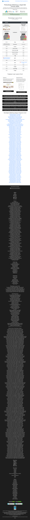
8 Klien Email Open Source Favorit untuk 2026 (15, 424)
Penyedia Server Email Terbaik (15, 297)
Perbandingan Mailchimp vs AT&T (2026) (15, 115)
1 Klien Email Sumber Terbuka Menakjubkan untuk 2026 (15, 346)
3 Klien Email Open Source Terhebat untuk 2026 (15, 447)
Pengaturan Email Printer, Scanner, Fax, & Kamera (15, 205)
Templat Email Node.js (15, 315)
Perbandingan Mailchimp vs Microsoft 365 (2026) (15, 155)
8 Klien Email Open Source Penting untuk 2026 (15, 401)
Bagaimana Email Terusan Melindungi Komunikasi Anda (15, 324)
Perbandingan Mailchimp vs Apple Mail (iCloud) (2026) (15, 121)
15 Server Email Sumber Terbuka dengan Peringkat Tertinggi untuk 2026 (15, 336)
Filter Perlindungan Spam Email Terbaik (15, 296)
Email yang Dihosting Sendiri (15, 281)
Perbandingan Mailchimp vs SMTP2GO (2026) (15, 168)
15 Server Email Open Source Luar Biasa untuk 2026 (15, 389)
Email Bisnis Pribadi (15, 263)
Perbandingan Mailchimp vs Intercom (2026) (15, 145)
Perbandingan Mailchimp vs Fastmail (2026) (15, 132)
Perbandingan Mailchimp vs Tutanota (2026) (15, 176)
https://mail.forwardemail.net (16, 14)
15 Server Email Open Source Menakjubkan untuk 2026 (15, 370)
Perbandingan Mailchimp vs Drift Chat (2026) (15, 129)
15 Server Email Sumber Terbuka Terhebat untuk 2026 (15, 347)
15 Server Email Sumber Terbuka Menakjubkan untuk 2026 (15, 345)
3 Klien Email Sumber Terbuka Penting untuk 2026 (15, 351)
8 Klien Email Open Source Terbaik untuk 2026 (15, 330)
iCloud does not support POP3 (24, 63)
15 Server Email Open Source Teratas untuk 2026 (15, 331)
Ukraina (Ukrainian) (15, 498)
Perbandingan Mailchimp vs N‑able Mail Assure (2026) (15, 159)
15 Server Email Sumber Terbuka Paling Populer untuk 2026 (15, 334)
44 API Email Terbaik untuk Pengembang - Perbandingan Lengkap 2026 (15, 106)
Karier (15, 477)
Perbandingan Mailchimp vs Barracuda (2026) (15, 122)
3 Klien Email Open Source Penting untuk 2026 (15, 376)
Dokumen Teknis (15, 276)
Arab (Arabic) (15, 480)
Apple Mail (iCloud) (23, 25)
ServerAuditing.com (15, 271)
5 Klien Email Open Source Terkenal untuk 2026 (15, 443)
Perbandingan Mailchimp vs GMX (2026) (15, 135)
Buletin (15, 461)
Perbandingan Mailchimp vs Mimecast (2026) (15, 157)
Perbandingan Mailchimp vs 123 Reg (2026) (15, 114)
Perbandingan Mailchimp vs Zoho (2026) (15, 180)
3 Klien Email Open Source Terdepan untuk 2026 (15, 388)
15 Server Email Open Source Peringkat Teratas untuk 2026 (15, 457)
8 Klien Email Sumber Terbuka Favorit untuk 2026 (15, 349)
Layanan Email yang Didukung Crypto (15, 311)
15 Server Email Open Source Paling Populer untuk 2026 (15, 384)
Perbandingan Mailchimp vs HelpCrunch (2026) (15, 142)
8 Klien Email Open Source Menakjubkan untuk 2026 (15, 371)
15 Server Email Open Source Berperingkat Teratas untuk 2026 (15, 382)
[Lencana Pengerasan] (15, 507)
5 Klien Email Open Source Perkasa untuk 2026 (15, 427)
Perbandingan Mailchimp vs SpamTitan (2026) (15, 172)
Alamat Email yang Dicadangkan (15, 268)
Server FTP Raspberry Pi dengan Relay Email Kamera (15, 206)
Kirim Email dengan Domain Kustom (15, 203)
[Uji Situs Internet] (11, 503)
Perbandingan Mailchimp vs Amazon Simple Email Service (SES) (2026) (15, 119)
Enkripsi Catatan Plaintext (15, 267)
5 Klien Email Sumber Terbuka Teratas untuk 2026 (15, 356)
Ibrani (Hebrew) (15, 487)
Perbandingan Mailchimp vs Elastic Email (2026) (15, 131)
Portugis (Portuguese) (15, 493)
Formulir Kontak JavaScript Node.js (15, 313)
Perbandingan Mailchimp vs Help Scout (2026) (15, 141)
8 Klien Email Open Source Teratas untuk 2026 (15, 406)
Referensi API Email (15, 279)
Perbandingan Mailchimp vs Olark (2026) (15, 161)
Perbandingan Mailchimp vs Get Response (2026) (15, 137)
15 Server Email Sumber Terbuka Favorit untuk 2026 (15, 348)
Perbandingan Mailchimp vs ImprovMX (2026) (15, 144)
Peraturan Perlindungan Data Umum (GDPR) (15, 473)
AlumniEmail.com (15, 269)
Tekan (15, 476)
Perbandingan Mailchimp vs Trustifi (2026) (15, 175)
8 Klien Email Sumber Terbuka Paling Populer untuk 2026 (15, 360)
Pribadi (15, 471)
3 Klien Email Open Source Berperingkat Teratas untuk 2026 (15, 433)
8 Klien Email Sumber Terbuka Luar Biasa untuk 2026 (15, 365)
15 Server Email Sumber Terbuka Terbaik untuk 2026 (15, 332)
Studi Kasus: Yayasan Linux (15, 303)
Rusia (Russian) (15, 494)
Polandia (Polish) (15, 492)
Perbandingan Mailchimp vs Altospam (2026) (15, 118)
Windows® (15, 194)
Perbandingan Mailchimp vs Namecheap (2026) (15, 158)
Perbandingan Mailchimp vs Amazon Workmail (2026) (15, 120)
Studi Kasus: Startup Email (15, 322)
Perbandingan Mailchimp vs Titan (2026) (15, 174)
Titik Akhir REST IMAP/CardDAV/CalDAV (15, 304)
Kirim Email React (15, 321)
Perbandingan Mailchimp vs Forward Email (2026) (15, 134)
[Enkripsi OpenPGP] (16, 68)
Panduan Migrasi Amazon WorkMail (15, 295)
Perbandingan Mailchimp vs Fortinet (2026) (15, 133)
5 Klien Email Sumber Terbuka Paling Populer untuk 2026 (15, 335)
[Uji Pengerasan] (23, 35)
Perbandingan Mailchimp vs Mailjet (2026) (15, 152)
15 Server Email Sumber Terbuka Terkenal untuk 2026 (15, 343)
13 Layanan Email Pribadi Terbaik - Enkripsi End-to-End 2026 (15, 98)
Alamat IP (15, 278)
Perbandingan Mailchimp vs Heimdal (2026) (15, 140)
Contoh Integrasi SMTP (15, 202)
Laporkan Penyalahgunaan (15, 475)
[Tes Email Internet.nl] (23, 37)
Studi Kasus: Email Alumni (15, 302)
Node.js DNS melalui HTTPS (15, 314)
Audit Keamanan (15, 277)
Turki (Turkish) (15, 497)
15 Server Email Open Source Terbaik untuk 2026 (15, 329)
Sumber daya (15, 262)
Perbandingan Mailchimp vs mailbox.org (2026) (15, 182)
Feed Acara (15, 469)
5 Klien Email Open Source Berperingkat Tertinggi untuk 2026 (15, 436)
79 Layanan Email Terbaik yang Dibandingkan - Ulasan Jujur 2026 (14, 96)
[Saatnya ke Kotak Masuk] (15, 55)
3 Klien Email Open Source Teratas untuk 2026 (15, 381)
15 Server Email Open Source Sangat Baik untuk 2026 (15, 416)
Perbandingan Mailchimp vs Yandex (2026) (15, 178)
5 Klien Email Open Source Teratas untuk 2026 (15, 431)
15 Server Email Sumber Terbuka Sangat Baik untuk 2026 (15, 341)
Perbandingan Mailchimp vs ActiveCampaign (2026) (15, 117)
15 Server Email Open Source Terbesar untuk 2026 (15, 396)
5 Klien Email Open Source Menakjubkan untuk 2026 (15, 445)
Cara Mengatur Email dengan (15, 207)
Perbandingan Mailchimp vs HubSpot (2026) (15, 143)
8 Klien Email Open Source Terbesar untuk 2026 (15, 372)
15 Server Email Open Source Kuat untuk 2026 (15, 377)
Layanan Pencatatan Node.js (15, 317)
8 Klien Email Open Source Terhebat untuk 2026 (15, 422)
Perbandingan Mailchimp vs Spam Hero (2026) (15, 170)
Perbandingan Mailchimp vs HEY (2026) (15, 139)
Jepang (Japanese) (15, 490)
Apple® (15, 193)
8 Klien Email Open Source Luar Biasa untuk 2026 (15, 367)
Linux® (15, 196)
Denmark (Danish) (15, 482)
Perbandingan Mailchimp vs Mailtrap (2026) (15, 153)
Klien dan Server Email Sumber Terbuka (15, 328)
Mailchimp (6, 25)
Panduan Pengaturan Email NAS (15, 204)
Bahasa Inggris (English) (15, 484)
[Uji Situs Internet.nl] (23, 36)
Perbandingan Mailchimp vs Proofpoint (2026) (15, 164)
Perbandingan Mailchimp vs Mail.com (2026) (15, 147)
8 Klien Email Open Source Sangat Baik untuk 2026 (15, 417)
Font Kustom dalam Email (15, 305)
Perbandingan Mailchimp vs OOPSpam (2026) (15, 160)
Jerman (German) (15, 486)
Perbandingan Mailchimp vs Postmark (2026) (15, 163)
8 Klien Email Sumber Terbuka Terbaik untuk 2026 (15, 358)
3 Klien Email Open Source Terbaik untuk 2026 (15, 404)
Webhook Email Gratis (15, 280)
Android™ (15, 195)
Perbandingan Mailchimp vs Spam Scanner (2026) (15, 171)
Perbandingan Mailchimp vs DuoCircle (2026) (15, 130)
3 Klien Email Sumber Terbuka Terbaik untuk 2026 (15, 333)
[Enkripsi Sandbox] (17, 50)
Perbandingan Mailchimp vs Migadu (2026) (15, 156)
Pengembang (15, 275)
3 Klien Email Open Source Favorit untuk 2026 (15, 449)
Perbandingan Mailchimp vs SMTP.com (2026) (15, 167)
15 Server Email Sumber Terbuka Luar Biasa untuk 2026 (15, 364)
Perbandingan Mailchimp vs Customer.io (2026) (15, 127)
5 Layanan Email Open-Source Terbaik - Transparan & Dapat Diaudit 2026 (15, 101)
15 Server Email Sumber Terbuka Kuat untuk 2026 (15, 352)
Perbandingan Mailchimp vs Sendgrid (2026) (15, 169)
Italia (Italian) (15, 489)
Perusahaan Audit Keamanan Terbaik (15, 299)
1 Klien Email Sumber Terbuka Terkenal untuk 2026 (15, 344)
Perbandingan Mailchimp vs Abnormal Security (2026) (15, 116)
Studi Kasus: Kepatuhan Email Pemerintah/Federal (15, 301)
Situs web (7, 33)
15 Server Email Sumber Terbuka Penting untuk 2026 (15, 350)
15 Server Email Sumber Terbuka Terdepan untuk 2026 (15, 338)
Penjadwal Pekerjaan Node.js (15, 316)
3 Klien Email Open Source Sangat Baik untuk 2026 (15, 442)
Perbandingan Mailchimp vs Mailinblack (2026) (15, 151)
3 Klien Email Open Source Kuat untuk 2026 (15, 378)
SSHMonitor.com (15, 272)
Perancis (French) (15, 485)
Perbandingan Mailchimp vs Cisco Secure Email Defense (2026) (15, 124)
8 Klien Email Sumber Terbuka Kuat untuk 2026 (15, 353)
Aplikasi (15, 192)
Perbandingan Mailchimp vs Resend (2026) (15, 166)
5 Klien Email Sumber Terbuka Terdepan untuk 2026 (15, 339)
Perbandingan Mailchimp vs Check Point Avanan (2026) (15, 123)
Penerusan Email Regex (15, 283)
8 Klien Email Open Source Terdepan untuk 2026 (15, 413)
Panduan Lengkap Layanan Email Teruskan (15, 310)
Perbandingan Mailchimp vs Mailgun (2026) (15, 150)
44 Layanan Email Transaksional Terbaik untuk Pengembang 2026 (14, 104)
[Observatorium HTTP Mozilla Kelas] (7, 38)
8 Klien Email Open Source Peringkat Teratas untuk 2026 (15, 458)
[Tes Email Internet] (19, 503)
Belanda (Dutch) (15, 483)
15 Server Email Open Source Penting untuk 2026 (15, 375)
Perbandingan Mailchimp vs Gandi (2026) (15, 136)
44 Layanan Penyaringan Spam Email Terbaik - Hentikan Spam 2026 (14, 110)
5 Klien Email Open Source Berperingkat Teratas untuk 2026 (15, 383)
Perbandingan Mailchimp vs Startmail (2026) (15, 173)
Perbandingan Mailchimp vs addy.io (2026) (15, 181)
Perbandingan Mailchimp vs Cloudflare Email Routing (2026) (15, 125)
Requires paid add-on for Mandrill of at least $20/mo (6, 58)
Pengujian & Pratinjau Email (15, 308)
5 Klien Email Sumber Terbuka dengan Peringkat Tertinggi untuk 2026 (15, 337)
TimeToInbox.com (15, 270)
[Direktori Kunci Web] (15, 70)
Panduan (15, 201)
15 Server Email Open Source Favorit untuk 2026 (15, 373)
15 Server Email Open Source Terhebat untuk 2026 (15, 421)
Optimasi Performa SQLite (15, 320)
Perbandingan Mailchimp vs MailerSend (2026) (15, 148)
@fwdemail (15, 463)
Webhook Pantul (15, 282)
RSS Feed (15, 465)
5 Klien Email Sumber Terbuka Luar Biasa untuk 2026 (15, 340)
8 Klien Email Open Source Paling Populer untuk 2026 (15, 385)
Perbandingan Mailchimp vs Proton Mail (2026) (15, 165)
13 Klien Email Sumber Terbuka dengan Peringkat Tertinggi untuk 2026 (15, 362)
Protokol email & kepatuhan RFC (15, 306)
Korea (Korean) (15, 491)
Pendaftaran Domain (15, 266)
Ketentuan (15, 472)
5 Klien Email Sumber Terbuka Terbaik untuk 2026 (15, 355)
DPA (15, 474)
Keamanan (15, 470)
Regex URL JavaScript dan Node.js (15, 325)
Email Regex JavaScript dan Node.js (15, 307)
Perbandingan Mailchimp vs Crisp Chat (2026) (15, 126)
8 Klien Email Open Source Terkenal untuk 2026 (15, 369)
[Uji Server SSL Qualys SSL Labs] (7, 39)
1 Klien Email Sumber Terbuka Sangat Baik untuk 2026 (15, 342)
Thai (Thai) (15, 496)
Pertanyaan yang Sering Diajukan (15, 188)
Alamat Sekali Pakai (15, 265)
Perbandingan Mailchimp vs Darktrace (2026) (15, 128)
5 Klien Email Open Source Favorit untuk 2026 (15, 374)
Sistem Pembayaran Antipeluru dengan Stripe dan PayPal (15, 323)
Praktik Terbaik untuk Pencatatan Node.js (15, 298)
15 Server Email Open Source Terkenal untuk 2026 (15, 368)
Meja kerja (15, 197)
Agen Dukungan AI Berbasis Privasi (15, 300)
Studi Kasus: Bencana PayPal (15, 318)
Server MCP (15, 309)
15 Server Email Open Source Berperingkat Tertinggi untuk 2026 (15, 386)
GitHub (15, 462)
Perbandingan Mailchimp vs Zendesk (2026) (15, 179)
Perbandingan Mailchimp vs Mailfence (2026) (15, 149)
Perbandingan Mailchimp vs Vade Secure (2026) (15, 177)
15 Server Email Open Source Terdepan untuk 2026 (15, 412)
